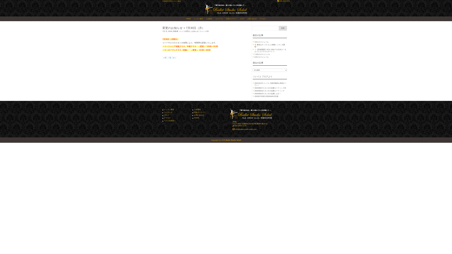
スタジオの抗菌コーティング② (274, 88)
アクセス (263, 19)
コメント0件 (204, 31)
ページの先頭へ (170, 121)
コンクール (219, 19)
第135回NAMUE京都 (270, 96)
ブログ (242, 19)
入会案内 (209, 19)
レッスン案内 (198, 19)
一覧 (169, 58)
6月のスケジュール (261, 57)
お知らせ (195, 31)
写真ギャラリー (231, 19)
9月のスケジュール (261, 42)
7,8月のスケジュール (262, 54)
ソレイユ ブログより (262, 76)
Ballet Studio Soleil (233, 140)
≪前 (164, 58)
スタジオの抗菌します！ (272, 94)
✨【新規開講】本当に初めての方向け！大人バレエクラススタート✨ (270, 50)
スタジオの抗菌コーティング (273, 91)
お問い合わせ (252, 19)
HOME (188, 19)
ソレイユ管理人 (184, 31)
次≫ (174, 58)
